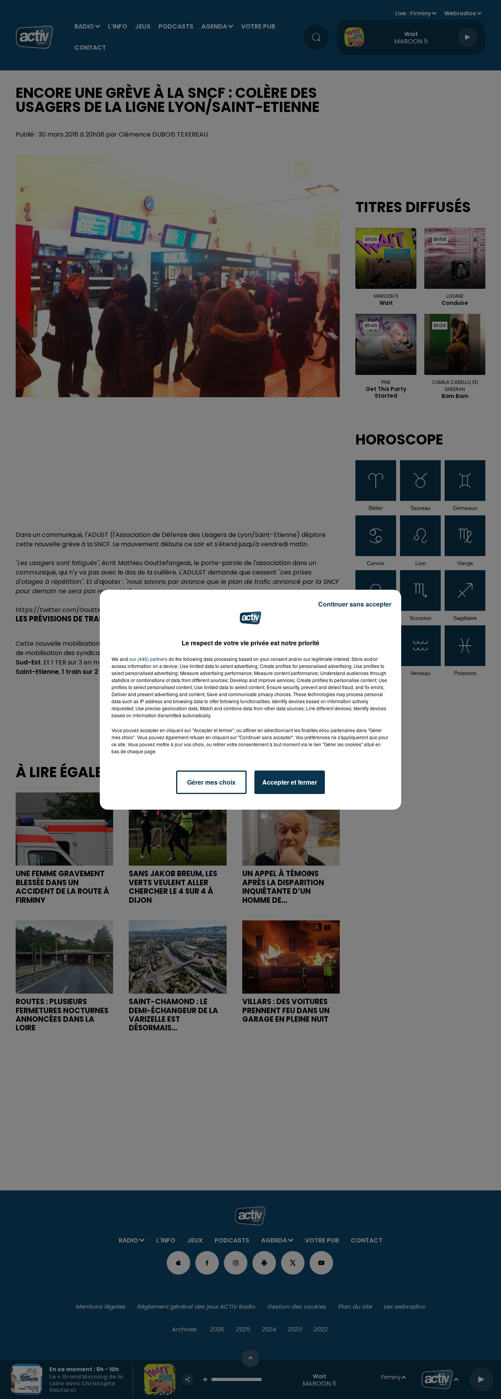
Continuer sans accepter (354, 604)
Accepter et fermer (289, 782)
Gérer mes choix (211, 782)
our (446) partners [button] (148, 658)
